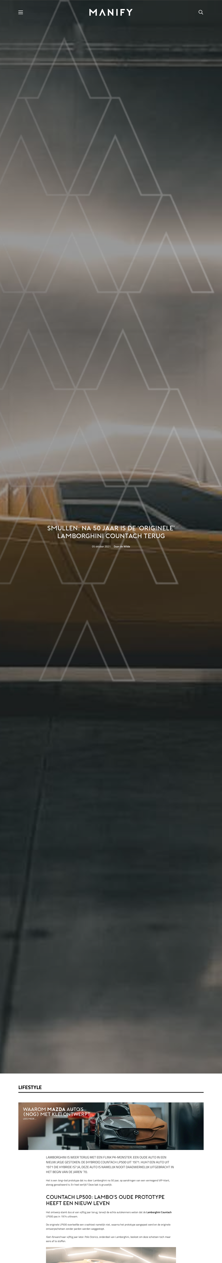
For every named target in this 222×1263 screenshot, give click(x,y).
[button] (20, 12)
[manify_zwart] (111, 12)
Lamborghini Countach (159, 1212)
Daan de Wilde (122, 546)
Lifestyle (30, 1087)
